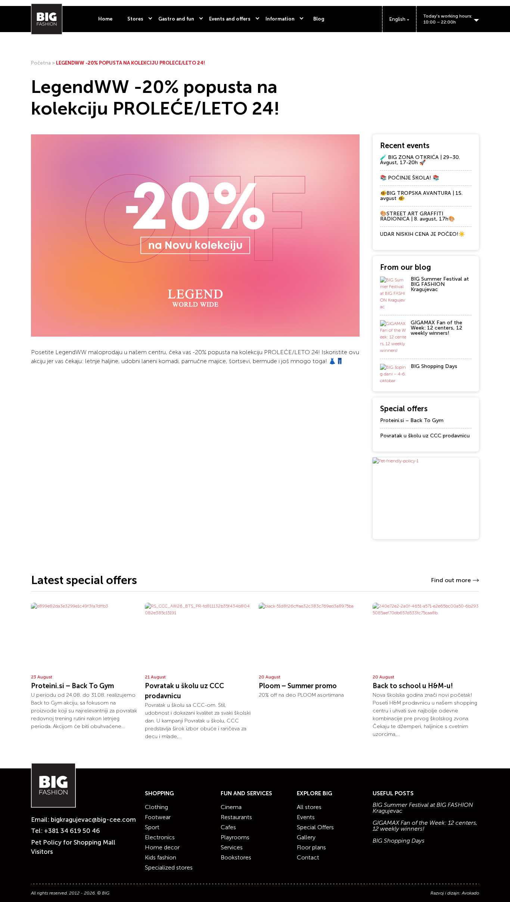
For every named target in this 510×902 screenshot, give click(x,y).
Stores (135, 19)
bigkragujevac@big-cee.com (93, 819)
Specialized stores (169, 867)
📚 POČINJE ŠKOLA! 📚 (409, 178)
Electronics (160, 837)
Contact (308, 857)
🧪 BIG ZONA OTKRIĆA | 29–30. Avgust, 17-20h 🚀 (420, 160)
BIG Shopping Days (434, 366)
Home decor (162, 847)
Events (306, 817)
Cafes (228, 827)
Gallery (306, 837)
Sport (152, 827)
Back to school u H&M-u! (413, 686)
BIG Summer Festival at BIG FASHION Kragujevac (440, 284)
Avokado (470, 893)
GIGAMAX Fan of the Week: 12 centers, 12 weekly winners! (436, 327)
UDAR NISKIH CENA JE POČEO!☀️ (422, 234)
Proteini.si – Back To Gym (412, 420)
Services (232, 847)
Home (105, 19)
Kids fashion (160, 857)
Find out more (451, 580)
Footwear (158, 817)
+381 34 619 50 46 (72, 830)
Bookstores (236, 857)
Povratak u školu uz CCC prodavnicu (425, 436)
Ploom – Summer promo (298, 686)
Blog (318, 19)
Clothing (156, 807)
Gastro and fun (176, 19)
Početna (41, 63)
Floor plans (311, 847)
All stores (309, 807)
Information (280, 19)
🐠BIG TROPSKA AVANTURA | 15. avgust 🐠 (421, 196)
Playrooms (235, 837)
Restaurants (236, 817)
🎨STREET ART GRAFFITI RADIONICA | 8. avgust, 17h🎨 (417, 216)
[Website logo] (46, 19)
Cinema (231, 807)
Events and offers (230, 19)
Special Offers (315, 827)
